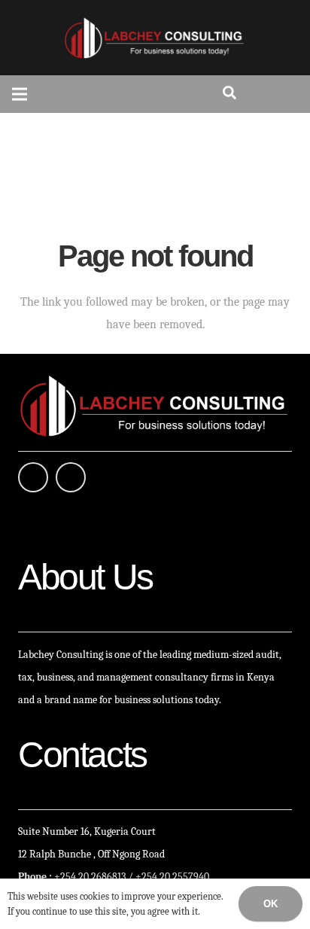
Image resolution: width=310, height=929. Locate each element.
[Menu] (19, 94)
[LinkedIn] (71, 477)
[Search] (229, 94)
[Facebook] (33, 477)
